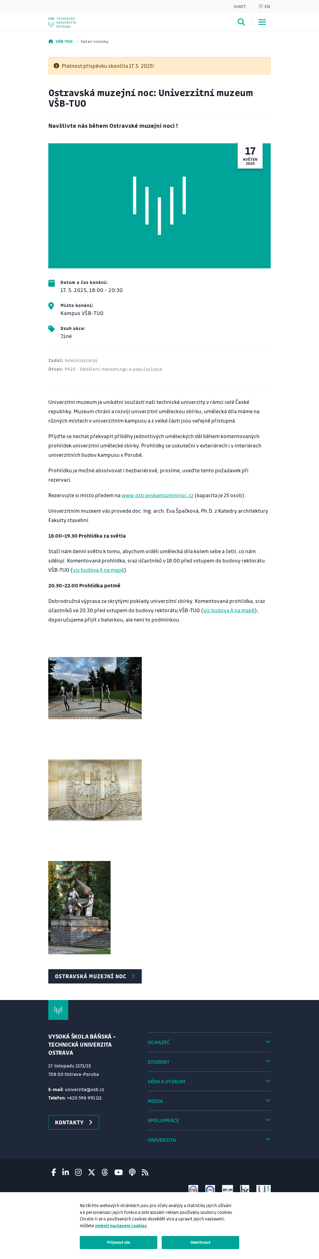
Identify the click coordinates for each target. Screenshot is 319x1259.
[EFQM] (227, 1190)
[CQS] (193, 1190)
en (267, 6)
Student (158, 1061)
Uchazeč (159, 1042)
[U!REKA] (263, 1190)
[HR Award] (245, 1190)
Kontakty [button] (69, 1122)
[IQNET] (210, 1190)
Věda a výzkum (166, 1081)
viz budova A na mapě (98, 570)
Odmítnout (200, 1242)
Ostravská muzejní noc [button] (90, 976)
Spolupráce (163, 1120)
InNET (240, 6)
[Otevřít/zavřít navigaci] (262, 22)
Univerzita (162, 1139)
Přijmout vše (118, 1242)
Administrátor (81, 360)
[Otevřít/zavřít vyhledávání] (241, 23)
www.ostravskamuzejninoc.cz (157, 495)
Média (155, 1101)
